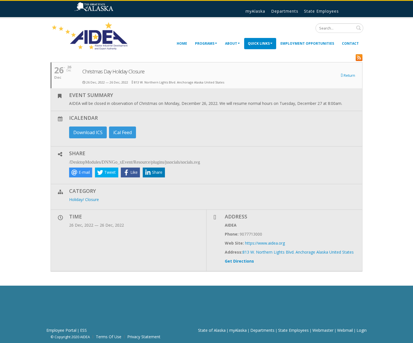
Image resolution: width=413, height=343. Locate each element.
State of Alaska (101, 9)
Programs (204, 43)
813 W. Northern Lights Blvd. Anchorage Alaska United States (298, 252)
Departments (284, 11)
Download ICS (88, 132)
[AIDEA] (90, 36)
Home (182, 43)
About (231, 43)
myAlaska (255, 11)
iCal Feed (122, 132)
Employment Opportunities (307, 43)
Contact (350, 43)
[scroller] (403, 336)
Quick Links (259, 43)
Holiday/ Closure (84, 199)
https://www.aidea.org (265, 243)
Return (349, 75)
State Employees (321, 11)
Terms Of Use (108, 336)
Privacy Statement (143, 336)
